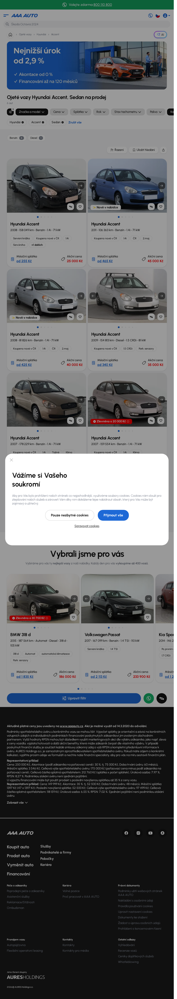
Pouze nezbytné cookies (69, 515)
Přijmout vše (113, 515)
